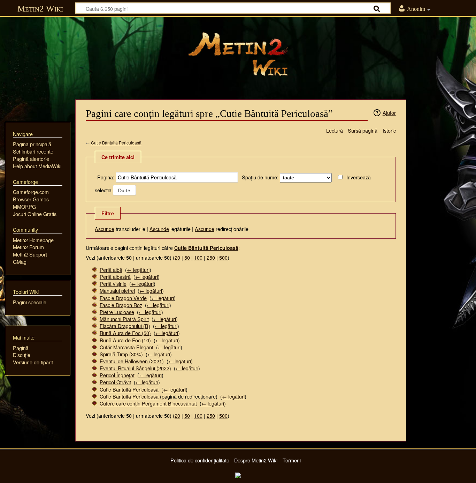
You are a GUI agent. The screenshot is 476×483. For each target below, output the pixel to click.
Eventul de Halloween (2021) (132, 361)
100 (198, 257)
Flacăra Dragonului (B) (125, 325)
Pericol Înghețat (117, 375)
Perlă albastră (115, 276)
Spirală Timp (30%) (121, 354)
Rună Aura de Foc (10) (125, 340)
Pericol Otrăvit (115, 382)
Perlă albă (111, 269)
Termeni (292, 460)
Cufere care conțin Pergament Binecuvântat (148, 403)
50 (187, 257)
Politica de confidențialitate (199, 460)
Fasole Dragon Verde (123, 298)
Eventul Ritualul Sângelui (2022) (135, 368)
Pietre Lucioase (117, 311)
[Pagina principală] (238, 54)
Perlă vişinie (113, 283)
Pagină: (105, 177)
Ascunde (104, 228)
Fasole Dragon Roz (121, 305)
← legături (138, 269)
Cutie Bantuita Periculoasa (129, 396)
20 (177, 257)
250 (211, 257)
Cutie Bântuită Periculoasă (116, 143)
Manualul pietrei (117, 290)
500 (223, 257)
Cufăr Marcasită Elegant (126, 347)
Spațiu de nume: (260, 177)
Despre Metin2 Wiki (255, 460)
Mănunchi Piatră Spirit (124, 318)
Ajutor (389, 112)
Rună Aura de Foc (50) (125, 332)
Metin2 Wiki (40, 8)
